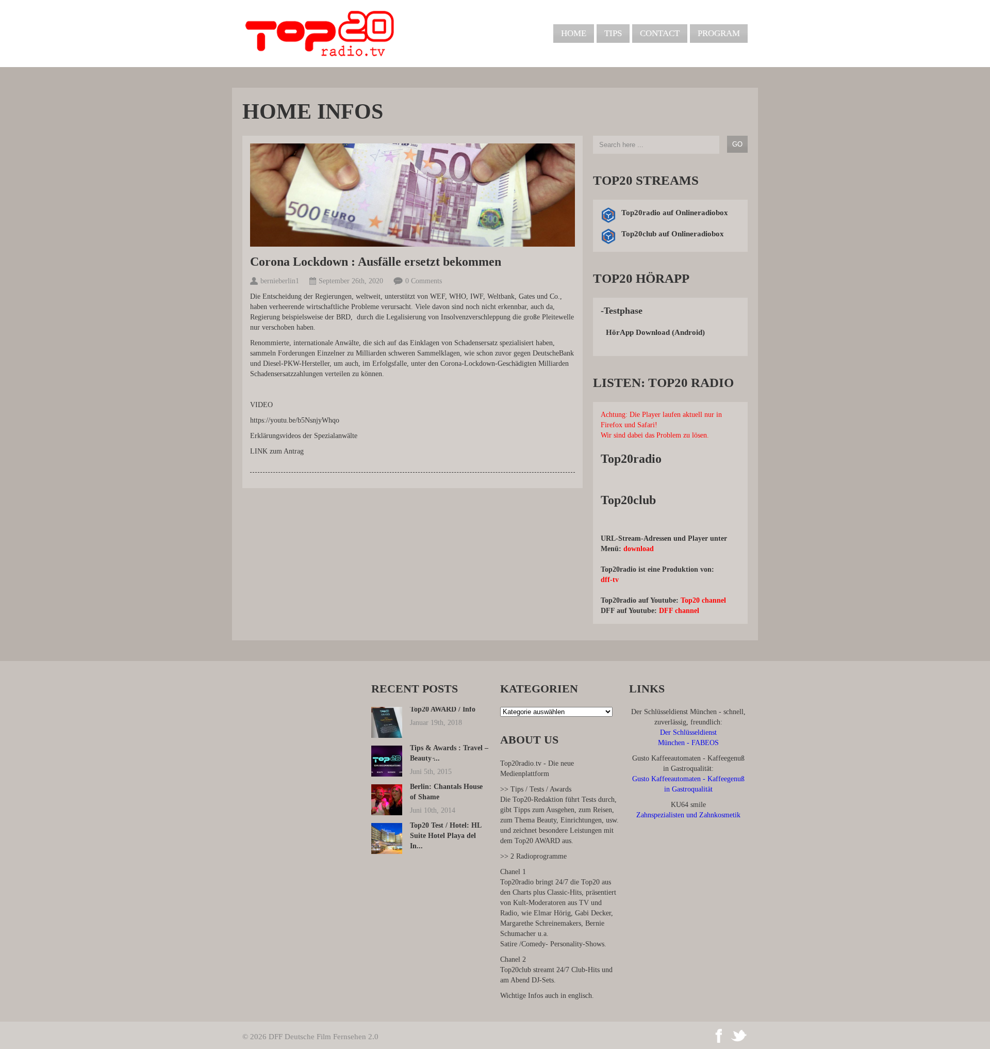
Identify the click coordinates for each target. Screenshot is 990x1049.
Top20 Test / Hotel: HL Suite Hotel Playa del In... (445, 835)
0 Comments (423, 281)
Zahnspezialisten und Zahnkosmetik (688, 815)
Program (719, 33)
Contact (660, 33)
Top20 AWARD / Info (442, 709)
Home (573, 33)
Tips (613, 33)
